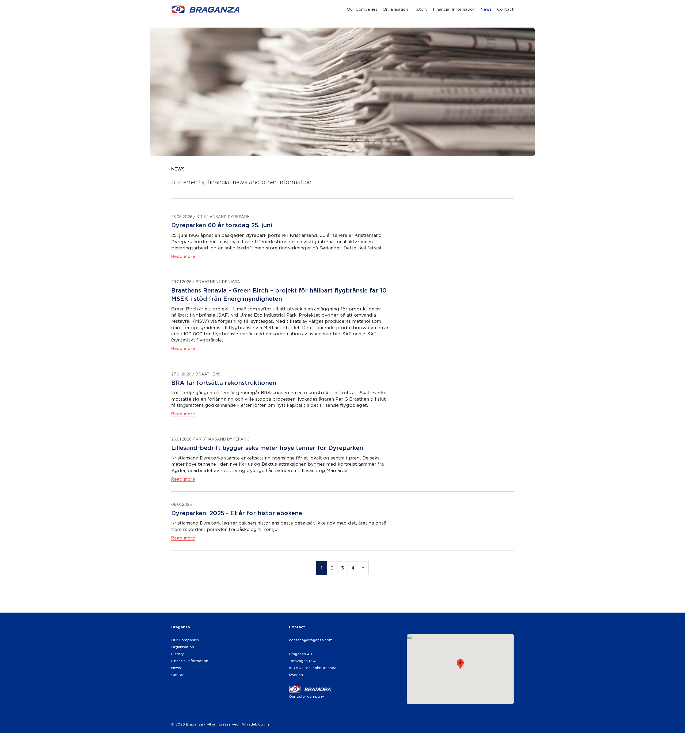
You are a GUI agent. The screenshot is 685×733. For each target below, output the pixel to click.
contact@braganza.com (311, 640)
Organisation (395, 9)
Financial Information (454, 9)
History (420, 9)
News (486, 9)
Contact (505, 9)
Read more (183, 256)
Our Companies (362, 9)
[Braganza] (205, 9)
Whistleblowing (255, 724)
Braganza (180, 627)
